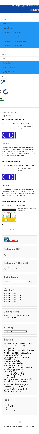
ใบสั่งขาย (22, 155)
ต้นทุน (23, 346)
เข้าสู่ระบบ (9, 404)
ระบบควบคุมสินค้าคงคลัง (19, 151)
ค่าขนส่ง (19, 346)
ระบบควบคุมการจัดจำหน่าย (14, 355)
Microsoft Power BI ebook (13, 201)
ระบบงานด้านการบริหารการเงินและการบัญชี (15, 41)
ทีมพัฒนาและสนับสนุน (9, 67)
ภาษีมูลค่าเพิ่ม (11, 352)
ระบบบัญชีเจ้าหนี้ (14, 375)
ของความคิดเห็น (12, 408)
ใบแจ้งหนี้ (22, 392)
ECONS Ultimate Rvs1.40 (13, 296)
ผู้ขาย (32, 350)
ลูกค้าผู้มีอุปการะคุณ (8, 72)
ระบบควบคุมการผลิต (7, 151)
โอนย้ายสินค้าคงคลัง (30, 387)
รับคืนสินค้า (27, 379)
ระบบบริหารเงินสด (9, 369)
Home (3, 112)
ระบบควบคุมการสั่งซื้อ (18, 193)
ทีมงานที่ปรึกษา (7, 63)
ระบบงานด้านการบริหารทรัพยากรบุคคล (13, 45)
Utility (14, 343)
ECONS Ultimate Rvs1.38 (13, 299)
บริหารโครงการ (11, 348)
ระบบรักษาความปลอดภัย (10, 377)
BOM (5, 343)
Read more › (6, 143)
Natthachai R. (20, 124)
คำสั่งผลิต (13, 346)
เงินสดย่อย (13, 387)
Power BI (11, 149)
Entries (9, 406)
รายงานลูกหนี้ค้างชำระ (14, 155)
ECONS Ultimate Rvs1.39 (13, 297)
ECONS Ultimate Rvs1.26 (13, 119)
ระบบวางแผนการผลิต (19, 195)
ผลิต (29, 350)
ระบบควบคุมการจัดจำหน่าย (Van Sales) (24, 149)
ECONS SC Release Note (14, 147)
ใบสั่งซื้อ (24, 389)
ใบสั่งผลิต (8, 391)
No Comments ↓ (30, 124)
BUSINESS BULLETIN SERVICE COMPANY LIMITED (24, 6)
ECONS (3, 19)
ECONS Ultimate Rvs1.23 (13, 161)
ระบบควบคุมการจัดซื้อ (12, 361)
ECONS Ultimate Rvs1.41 (13, 294)
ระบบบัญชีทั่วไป (20, 153)
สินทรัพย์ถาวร (8, 384)
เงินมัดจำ (7, 387)
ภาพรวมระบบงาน (7, 24)
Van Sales (19, 343)
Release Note (24, 147)
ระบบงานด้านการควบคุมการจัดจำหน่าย (13, 37)
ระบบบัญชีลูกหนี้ (28, 153)
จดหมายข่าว (4, 50)
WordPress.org (10, 410)
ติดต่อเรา (3, 76)
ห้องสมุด (3, 54)
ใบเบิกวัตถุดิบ (16, 392)
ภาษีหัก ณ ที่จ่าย (25, 353)
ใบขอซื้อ (6, 389)
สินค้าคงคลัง (23, 381)
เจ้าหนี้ (21, 386)
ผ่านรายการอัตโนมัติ (19, 191)
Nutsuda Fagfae (21, 205)
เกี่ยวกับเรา (4, 59)
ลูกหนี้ (7, 381)
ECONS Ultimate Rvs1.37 (13, 301)
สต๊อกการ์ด (14, 382)
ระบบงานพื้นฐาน (7, 28)
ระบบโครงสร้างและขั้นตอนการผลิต (13, 379)
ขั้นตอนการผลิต (27, 343)
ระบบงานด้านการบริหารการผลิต (11, 32)
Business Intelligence (24, 229)
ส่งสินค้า (16, 384)
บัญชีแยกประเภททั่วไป (16, 350)
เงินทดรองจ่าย (24, 384)
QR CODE (9, 343)
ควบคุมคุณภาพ (7, 346)
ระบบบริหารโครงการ (20, 369)
